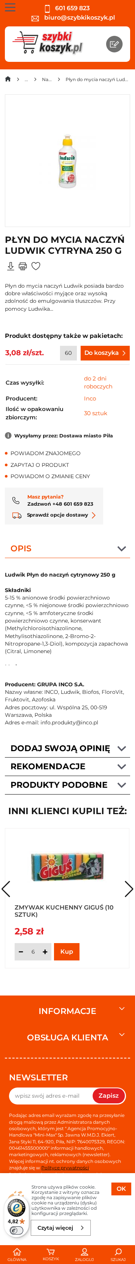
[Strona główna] (8, 80)
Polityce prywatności (65, 1167)
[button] (129, 889)
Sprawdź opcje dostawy (57, 515)
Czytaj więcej (55, 1227)
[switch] (16, 1230)
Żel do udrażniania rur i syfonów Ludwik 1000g (59, 910)
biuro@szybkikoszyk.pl (79, 17)
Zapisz (109, 1095)
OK (121, 1188)
